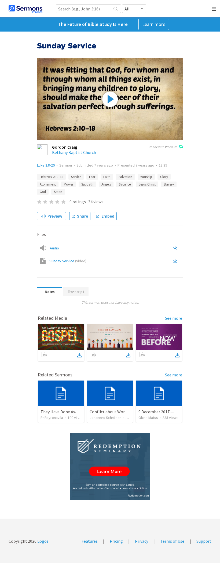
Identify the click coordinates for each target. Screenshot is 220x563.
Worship (146, 177)
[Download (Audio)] (176, 248)
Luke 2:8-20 (46, 165)
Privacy (141, 541)
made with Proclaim (163, 147)
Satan (58, 192)
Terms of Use (172, 541)
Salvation (125, 177)
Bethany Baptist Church (74, 152)
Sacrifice (125, 184)
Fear (92, 177)
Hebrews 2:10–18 (51, 177)
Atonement (48, 184)
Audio (54, 248)
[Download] (79, 355)
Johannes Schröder (105, 417)
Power (68, 184)
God (43, 192)
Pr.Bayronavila (52, 417)
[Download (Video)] (176, 261)
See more (173, 318)
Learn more (153, 24)
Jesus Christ (147, 184)
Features (90, 541)
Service (76, 177)
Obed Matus (148, 417)
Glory (164, 177)
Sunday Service (67, 261)
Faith (107, 177)
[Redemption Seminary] (110, 466)
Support (203, 541)
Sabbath (87, 184)
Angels (106, 184)
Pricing (116, 541)
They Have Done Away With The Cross (75, 411)
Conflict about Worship (111, 411)
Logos (42, 541)
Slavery (169, 184)
